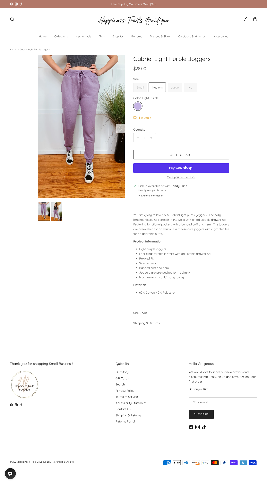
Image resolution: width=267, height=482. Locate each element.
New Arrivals (83, 36)
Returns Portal (125, 421)
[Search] (12, 19)
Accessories (220, 36)
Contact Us (123, 409)
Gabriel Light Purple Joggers (35, 49)
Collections (61, 36)
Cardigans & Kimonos (191, 36)
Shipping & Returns (146, 323)
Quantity (139, 129)
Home (43, 36)
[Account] (245, 19)
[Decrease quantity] (137, 137)
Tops (102, 36)
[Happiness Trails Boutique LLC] (133, 19)
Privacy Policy (125, 390)
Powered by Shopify (63, 461)
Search (120, 384)
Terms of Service (127, 397)
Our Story (122, 372)
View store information (150, 195)
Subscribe (201, 414)
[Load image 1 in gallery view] (81, 126)
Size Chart (140, 313)
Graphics (118, 36)
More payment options (181, 177)
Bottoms (136, 36)
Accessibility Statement (131, 403)
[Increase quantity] (152, 137)
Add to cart (181, 155)
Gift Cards (122, 378)
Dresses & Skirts (160, 36)
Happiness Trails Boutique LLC (34, 461)
